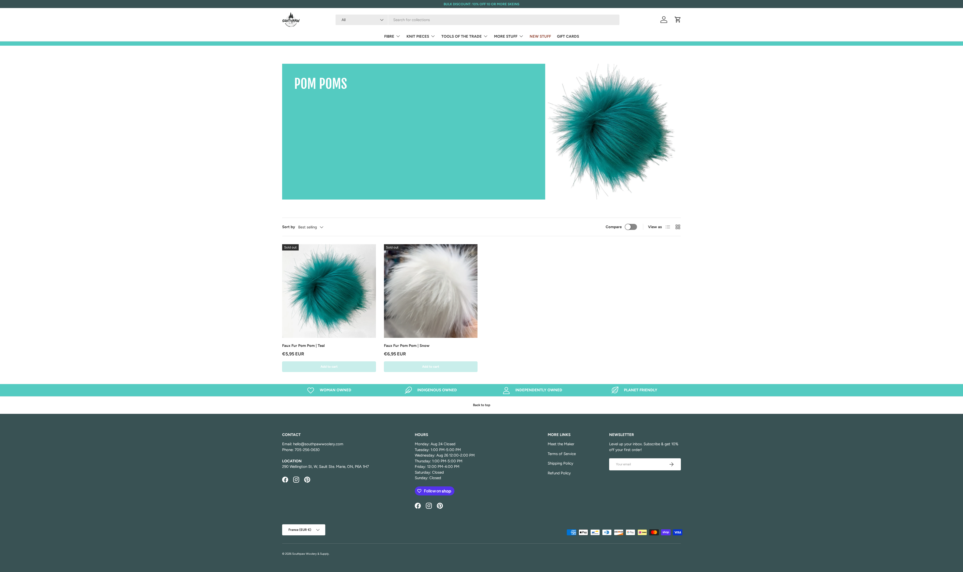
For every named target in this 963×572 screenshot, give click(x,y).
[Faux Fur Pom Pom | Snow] (431, 291)
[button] (677, 19)
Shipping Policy (560, 463)
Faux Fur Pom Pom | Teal (303, 345)
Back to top (481, 405)
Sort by (288, 227)
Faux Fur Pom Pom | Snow (407, 345)
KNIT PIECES (418, 36)
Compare (614, 227)
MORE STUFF (505, 36)
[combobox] (477, 20)
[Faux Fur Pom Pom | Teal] (329, 291)
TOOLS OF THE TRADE (461, 36)
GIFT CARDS (568, 36)
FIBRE (389, 36)
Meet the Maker (561, 444)
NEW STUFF (540, 36)
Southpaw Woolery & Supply (310, 553)
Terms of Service (562, 454)
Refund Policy (559, 473)
